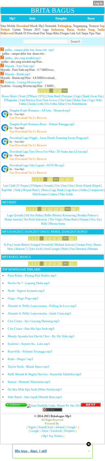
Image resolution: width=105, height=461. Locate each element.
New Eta (95, 219)
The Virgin (56, 219)
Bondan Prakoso (87, 215)
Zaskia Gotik (35, 104)
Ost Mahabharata (77, 104)
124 (56, 208)
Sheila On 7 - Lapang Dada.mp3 (29, 283)
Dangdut (61, 18)
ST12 (42, 96)
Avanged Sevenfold (41, 244)
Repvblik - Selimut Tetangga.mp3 (30, 351)
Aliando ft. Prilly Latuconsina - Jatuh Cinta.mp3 (39, 313)
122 (44, 208)
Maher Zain (80, 100)
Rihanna (93, 249)
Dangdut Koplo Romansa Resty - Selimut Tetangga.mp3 (42, 124)
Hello (44, 223)
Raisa (45, 190)
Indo (32, 18)
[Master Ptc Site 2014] (54, 405)
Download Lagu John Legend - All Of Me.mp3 (37, 165)
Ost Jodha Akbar (55, 104)
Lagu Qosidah (15, 215)
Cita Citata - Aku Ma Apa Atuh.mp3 (31, 328)
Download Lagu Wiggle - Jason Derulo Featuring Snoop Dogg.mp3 (49, 138)
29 (45, 263)
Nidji (18, 190)
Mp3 (12, 18)
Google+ (72, 427)
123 (50, 208)
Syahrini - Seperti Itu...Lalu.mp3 (29, 344)
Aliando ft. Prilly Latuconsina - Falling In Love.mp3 (42, 306)
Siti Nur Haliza (34, 215)
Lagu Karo (72, 190)
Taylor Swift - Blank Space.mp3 (28, 366)
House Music (9, 96)
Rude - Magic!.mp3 (20, 359)
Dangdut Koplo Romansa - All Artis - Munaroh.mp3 (40, 110)
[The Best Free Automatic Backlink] (91, 405)
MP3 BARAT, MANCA (16, 257)
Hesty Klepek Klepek (88, 185)
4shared (59, 427)
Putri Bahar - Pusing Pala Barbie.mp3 (32, 275)
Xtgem (32, 427)
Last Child (9, 185)
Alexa (44, 431)
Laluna (53, 194)
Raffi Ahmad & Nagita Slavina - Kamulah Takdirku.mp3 (44, 374)
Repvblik (6, 190)
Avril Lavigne (52, 249)
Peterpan (67, 96)
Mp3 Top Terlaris (52, 436)
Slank (86, 96)
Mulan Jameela (13, 219)
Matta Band (70, 219)
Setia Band (54, 96)
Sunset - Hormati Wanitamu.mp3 (29, 382)
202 (62, 179)
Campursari (96, 190)
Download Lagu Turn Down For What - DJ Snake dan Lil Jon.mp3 (49, 151)
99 (59, 90)
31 (54, 263)
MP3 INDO (9, 202)
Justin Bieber (21, 244)
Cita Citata (65, 100)
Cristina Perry (84, 244)
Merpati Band (30, 190)
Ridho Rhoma (53, 215)
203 (67, 179)
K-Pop (8, 244)
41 (54, 238)
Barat (90, 18)
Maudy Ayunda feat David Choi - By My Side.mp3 (41, 336)
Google (34, 431)
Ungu (77, 96)
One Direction (78, 249)
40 (50, 238)
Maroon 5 (21, 249)
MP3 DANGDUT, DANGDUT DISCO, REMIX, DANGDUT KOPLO (44, 231)
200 (50, 179)
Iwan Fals (97, 96)
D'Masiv (32, 96)
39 (45, 238)
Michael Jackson (64, 244)
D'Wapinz (36, 185)
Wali (98, 100)
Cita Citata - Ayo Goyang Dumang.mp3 (33, 321)
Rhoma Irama (57, 223)
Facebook (56, 431)
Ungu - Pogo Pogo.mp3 (23, 298)
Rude (65, 249)
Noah (22, 96)
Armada (48, 185)
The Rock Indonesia (36, 219)
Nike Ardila (66, 194)
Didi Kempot (40, 194)
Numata (83, 219)
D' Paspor (23, 185)
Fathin (22, 104)
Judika (84, 190)
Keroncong (69, 215)
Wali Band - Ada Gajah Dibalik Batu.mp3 (35, 397)
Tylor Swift (35, 249)
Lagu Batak (57, 190)
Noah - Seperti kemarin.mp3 (26, 290)
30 (50, 263)
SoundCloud (45, 427)
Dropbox (69, 431)
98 (55, 90)
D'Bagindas (10, 100)
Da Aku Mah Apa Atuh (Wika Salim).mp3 (35, 389)
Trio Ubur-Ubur (64, 185)
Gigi (91, 100)
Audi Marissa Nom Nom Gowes (38, 100)
